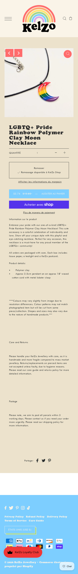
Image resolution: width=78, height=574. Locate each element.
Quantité (15, 153)
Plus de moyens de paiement (39, 212)
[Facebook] (6, 508)
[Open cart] (70, 19)
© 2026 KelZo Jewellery (20, 562)
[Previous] (9, 53)
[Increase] (64, 153)
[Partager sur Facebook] (37, 460)
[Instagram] (23, 508)
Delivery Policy (57, 517)
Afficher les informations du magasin (40, 182)
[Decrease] (56, 153)
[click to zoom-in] (68, 54)
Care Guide (36, 521)
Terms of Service (15, 521)
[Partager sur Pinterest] (49, 460)
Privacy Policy (14, 517)
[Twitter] (11, 508)
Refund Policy (35, 517)
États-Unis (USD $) (19, 529)
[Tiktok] (28, 508)
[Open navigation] (9, 18)
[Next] (18, 53)
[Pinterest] (17, 508)
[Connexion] (64, 19)
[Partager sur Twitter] (43, 460)
